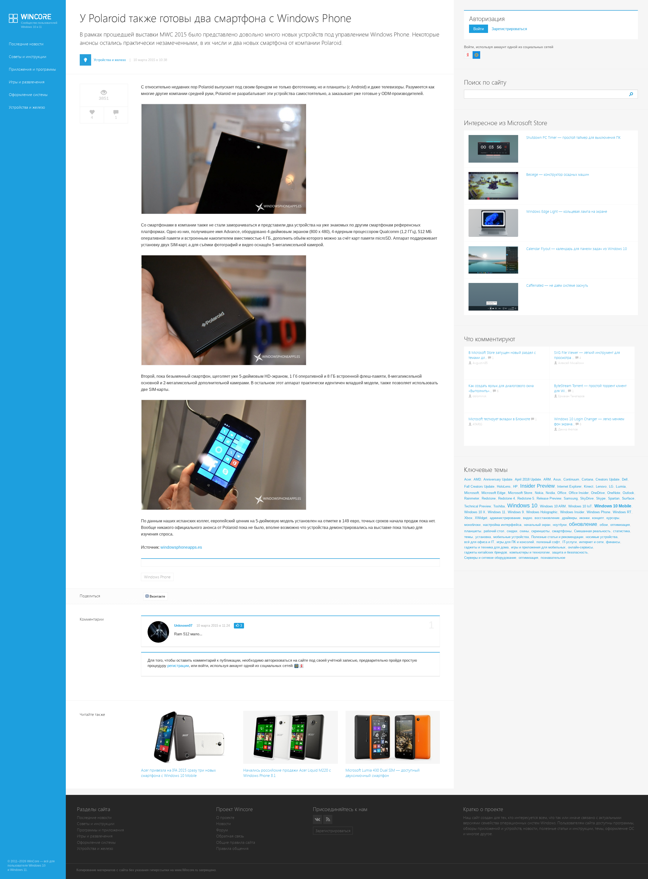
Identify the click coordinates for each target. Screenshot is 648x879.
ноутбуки (559, 525)
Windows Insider (572, 512)
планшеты (472, 531)
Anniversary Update (497, 479)
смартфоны (562, 531)
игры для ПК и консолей (515, 542)
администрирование (505, 518)
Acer (467, 479)
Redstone (489, 498)
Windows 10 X (474, 512)
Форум (222, 830)
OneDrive (598, 493)
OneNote (613, 493)
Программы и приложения (100, 830)
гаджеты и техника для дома (486, 547)
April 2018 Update (528, 479)
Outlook (628, 493)
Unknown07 (183, 625)
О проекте (225, 817)
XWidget (481, 518)
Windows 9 (516, 512)
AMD (477, 479)
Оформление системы (28, 94)
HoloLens (504, 486)
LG (611, 486)
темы (468, 537)
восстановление (547, 518)
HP (515, 486)
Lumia (621, 486)
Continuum (571, 479)
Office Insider (579, 493)
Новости (223, 823)
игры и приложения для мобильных (538, 547)
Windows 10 (522, 505)
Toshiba (499, 506)
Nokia (539, 493)
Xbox (468, 518)
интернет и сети (591, 542)
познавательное (553, 558)
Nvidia (550, 493)
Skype (600, 498)
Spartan (613, 498)
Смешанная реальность (592, 531)
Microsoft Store (520, 493)
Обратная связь (230, 836)
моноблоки (472, 525)
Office (561, 493)
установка (483, 537)
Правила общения (232, 848)
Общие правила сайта (235, 842)
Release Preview (549, 498)
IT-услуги (569, 542)
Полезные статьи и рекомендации (557, 537)
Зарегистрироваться (509, 29)
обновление (583, 524)
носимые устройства (601, 537)
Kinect (588, 486)
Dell (624, 479)
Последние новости (26, 44)
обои (604, 525)
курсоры (612, 518)
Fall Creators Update (479, 486)
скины (524, 531)
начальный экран (537, 525)
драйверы (569, 518)
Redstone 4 (506, 498)
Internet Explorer (569, 486)
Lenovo (601, 486)
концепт (598, 518)
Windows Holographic (542, 512)
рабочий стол (494, 531)
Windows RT (622, 512)
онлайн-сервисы (580, 547)
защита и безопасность (570, 552)
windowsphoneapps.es (181, 547)
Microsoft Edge (493, 493)
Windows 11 (496, 512)
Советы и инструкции (27, 56)
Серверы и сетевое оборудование (490, 558)
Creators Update (607, 479)
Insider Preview (537, 486)
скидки (512, 531)
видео (527, 518)
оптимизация (620, 525)
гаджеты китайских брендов (485, 552)
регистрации (178, 665)
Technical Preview (477, 506)
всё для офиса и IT (479, 542)
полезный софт (548, 542)
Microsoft (471, 493)
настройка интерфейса (502, 525)
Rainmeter (471, 498)
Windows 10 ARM (553, 506)
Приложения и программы (32, 69)
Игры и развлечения (27, 82)
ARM (547, 479)
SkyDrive (587, 498)
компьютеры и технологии (530, 552)
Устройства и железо (27, 107)
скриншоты (540, 531)
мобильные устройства (511, 537)
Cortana (587, 479)
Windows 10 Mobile (612, 506)
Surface (628, 498)
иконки (584, 518)
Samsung (571, 498)
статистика (621, 531)
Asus (557, 479)
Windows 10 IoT (580, 506)
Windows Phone (157, 577)
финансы (613, 542)
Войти (478, 29)
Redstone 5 (525, 498)
